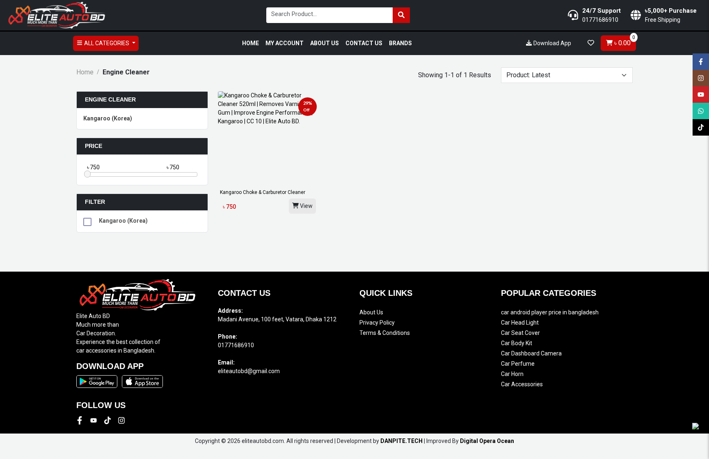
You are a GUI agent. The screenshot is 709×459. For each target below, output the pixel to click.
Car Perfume (518, 363)
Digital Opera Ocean (487, 441)
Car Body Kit (516, 343)
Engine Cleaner (110, 99)
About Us (371, 312)
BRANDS (400, 43)
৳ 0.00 (624, 41)
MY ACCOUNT (284, 43)
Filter (95, 201)
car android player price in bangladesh (550, 312)
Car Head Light (520, 322)
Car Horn (512, 374)
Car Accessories (522, 384)
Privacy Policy (377, 322)
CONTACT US (363, 43)
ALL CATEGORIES (106, 43)
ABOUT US (324, 43)
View (306, 206)
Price (93, 146)
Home (85, 72)
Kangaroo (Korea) (107, 118)
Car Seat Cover (520, 333)
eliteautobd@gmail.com (249, 371)
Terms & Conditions (384, 333)
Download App (551, 43)
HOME (250, 43)
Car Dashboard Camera (531, 353)
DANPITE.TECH (401, 441)
